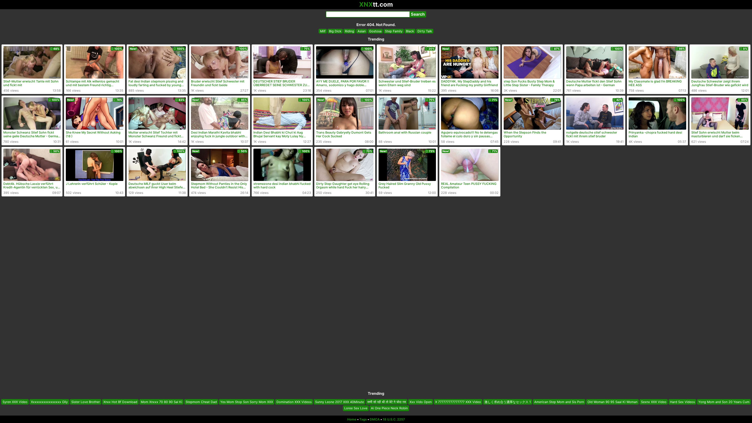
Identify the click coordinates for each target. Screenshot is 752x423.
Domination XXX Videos (294, 402)
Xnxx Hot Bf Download (120, 402)
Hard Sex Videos (682, 402)
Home (351, 419)
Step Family (393, 31)
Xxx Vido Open (420, 402)
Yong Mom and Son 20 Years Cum (723, 402)
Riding (349, 31)
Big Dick (335, 31)
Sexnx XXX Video (653, 402)
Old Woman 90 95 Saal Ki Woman (612, 402)
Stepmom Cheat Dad (201, 402)
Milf (322, 31)
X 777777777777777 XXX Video (458, 402)
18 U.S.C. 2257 (394, 419)
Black (410, 31)
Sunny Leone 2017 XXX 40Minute (339, 402)
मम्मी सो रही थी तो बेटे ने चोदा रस (386, 402)
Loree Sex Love (355, 408)
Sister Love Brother (85, 402)
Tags (363, 419)
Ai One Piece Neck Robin (389, 408)
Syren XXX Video (15, 402)
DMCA (375, 419)
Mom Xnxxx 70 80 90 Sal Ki (161, 402)
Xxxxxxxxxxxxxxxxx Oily (49, 402)
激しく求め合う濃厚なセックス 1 (507, 402)
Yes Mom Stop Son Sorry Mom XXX (246, 402)
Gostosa (375, 31)
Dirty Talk (425, 31)
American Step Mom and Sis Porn (559, 402)
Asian (362, 31)
